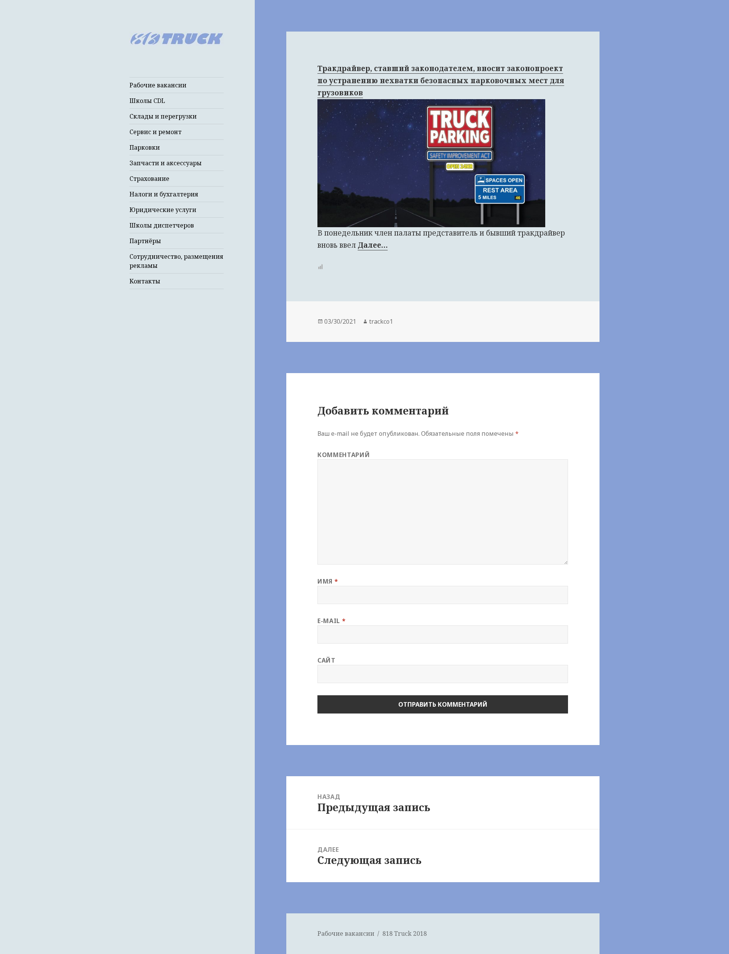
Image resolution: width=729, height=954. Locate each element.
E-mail (331, 621)
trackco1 (381, 321)
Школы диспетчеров (161, 225)
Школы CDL (147, 101)
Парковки (144, 147)
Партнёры (145, 241)
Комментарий (343, 455)
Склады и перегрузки (163, 116)
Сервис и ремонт (155, 132)
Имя (327, 581)
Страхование (149, 178)
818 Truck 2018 (404, 933)
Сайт (326, 660)
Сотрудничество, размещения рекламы (176, 261)
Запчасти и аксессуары (165, 163)
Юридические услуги (162, 210)
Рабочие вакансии (157, 85)
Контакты (144, 281)
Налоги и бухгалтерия (163, 194)
